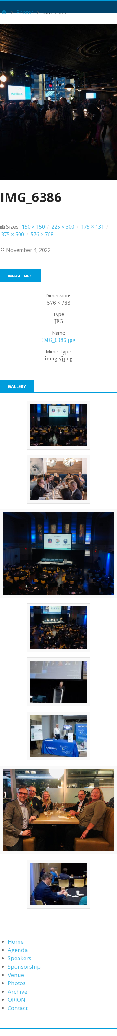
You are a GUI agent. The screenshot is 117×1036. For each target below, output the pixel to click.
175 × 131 (92, 226)
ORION (16, 999)
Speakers (19, 958)
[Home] (4, 12)
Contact (18, 1008)
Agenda (18, 950)
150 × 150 (33, 226)
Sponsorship (24, 966)
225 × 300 (62, 226)
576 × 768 (42, 234)
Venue (16, 975)
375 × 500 (12, 234)
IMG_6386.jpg (58, 340)
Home (16, 941)
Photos (17, 983)
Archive (17, 991)
